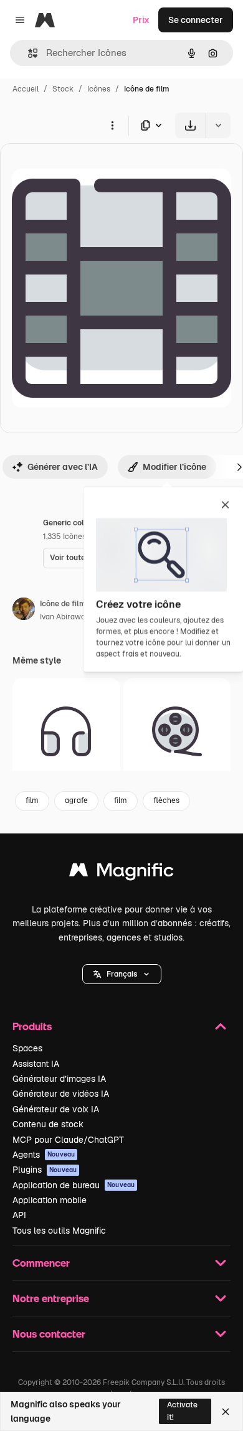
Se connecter (195, 20)
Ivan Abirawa (62, 617)
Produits (32, 1026)
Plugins (44, 1169)
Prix (141, 20)
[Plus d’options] (112, 125)
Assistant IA (35, 1063)
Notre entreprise (50, 1298)
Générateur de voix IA (55, 1109)
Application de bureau (73, 1185)
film (32, 800)
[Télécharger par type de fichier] (152, 125)
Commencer (41, 1262)
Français (122, 974)
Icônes (98, 89)
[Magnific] (121, 873)
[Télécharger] (190, 125)
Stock (63, 89)
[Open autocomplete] (28, 53)
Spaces (27, 1048)
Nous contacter (48, 1333)
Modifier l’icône (174, 466)
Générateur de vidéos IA (60, 1093)
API (19, 1215)
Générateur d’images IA (59, 1078)
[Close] (225, 1411)
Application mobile (49, 1200)
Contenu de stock (47, 1124)
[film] (177, 732)
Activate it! (182, 1411)
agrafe (76, 800)
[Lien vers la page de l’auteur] (23, 611)
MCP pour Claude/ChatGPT (68, 1139)
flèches (166, 800)
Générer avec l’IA (62, 466)
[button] (121, 974)
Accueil (25, 89)
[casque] (66, 732)
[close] (225, 505)
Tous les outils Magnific (59, 1230)
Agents (43, 1154)
